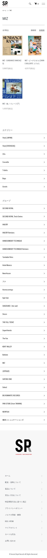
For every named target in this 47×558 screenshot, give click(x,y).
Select (5, 387)
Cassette (6, 162)
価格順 (33, 30)
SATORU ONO (7, 379)
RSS (6, 521)
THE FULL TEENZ (8, 322)
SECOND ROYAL (8, 208)
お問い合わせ (10, 541)
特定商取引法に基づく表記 (15, 502)
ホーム (4, 10)
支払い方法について (13, 495)
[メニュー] (43, 4)
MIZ (11, 10)
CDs (4, 154)
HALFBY (5, 225)
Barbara (5, 355)
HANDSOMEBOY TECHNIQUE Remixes (15, 249)
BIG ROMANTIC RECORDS (11, 395)
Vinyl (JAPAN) (7, 138)
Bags (4, 178)
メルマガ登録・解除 (13, 515)
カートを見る (10, 534)
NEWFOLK (6, 412)
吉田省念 (6, 371)
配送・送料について (13, 482)
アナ (4, 282)
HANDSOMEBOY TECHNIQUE (12, 241)
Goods (5, 187)
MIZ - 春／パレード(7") (11, 104)
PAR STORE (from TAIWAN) (12, 404)
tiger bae (6, 298)
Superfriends (7, 330)
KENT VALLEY (7, 347)
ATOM (11, 521)
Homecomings (8, 290)
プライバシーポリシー (14, 508)
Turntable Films (8, 257)
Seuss (5, 314)
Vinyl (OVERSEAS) (9, 146)
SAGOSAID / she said (10, 306)
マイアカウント (11, 528)
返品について (10, 489)
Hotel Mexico (7, 265)
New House (7, 273)
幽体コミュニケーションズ (13, 420)
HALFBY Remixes (8, 233)
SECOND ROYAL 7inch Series (13, 217)
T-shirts (5, 170)
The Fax (5, 338)
